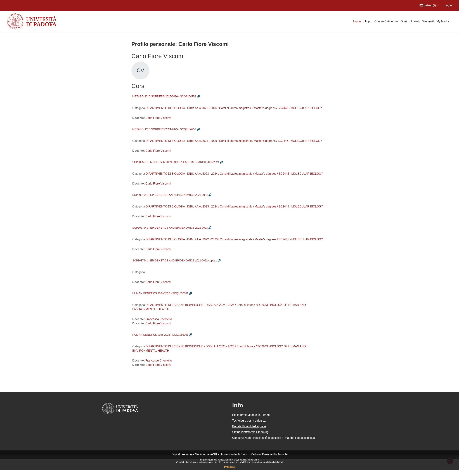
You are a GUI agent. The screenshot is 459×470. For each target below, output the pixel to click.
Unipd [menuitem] (368, 21)
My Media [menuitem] (443, 21)
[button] (428, 5)
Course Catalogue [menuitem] (386, 21)
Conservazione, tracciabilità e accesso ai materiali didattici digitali (251, 462)
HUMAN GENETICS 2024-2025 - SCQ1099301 (160, 293)
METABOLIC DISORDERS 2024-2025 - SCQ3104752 (164, 129)
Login (448, 5)
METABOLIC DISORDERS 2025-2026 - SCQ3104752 (164, 96)
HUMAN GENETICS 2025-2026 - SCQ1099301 (160, 334)
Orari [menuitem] (404, 21)
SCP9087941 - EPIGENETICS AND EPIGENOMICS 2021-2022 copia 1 (174, 260)
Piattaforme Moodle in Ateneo (251, 414)
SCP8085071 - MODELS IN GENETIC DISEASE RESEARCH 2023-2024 (175, 162)
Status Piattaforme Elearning (250, 432)
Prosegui (229, 466)
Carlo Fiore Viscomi (158, 117)
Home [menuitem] (357, 21)
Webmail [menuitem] (428, 21)
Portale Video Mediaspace (249, 426)
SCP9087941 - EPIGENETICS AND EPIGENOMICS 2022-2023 (170, 227)
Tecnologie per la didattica (249, 420)
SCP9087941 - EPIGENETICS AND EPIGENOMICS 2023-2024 (170, 194)
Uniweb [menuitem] (415, 21)
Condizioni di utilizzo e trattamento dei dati (197, 462)
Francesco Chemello (158, 319)
